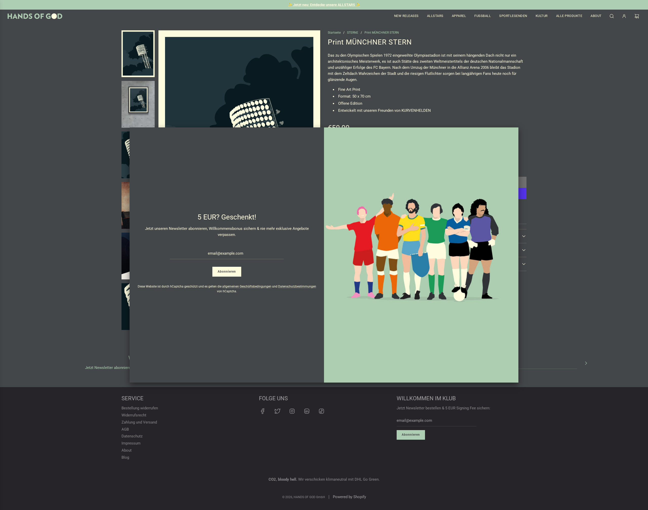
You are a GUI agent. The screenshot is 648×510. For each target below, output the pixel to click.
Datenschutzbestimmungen (297, 286)
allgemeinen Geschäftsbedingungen (246, 286)
